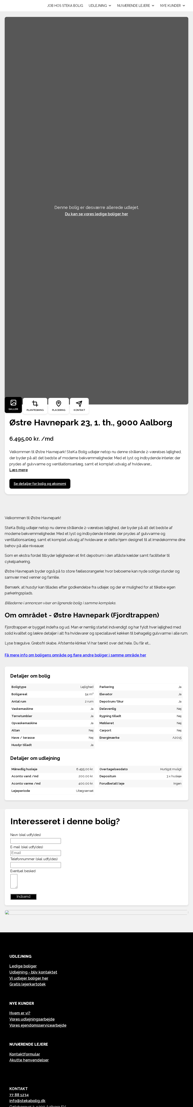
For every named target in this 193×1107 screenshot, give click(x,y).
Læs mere (18, 470)
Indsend (23, 896)
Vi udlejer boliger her (28, 978)
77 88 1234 (19, 1095)
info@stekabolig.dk (27, 1101)
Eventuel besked (23, 871)
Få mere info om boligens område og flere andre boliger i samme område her (75, 655)
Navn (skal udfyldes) (25, 835)
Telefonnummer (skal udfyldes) (34, 859)
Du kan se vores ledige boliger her (96, 214)
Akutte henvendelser (29, 1060)
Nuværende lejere (133, 6)
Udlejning (98, 6)
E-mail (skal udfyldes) (26, 847)
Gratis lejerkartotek (27, 984)
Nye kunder (170, 6)
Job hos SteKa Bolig (65, 6)
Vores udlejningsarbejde (32, 1019)
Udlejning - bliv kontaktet (33, 972)
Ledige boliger (23, 966)
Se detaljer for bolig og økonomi (40, 484)
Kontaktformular (24, 1054)
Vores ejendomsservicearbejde (37, 1025)
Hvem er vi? (19, 1013)
